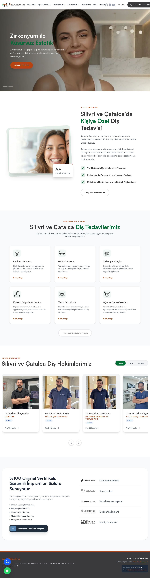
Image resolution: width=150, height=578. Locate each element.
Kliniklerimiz (72, 5)
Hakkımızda (86, 5)
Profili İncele (10, 428)
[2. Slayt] (10, 86)
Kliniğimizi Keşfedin (93, 192)
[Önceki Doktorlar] (71, 442)
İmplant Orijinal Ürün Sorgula (31, 528)
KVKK (95, 5)
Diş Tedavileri (43, 5)
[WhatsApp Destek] (7, 570)
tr (121, 5)
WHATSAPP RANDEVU (24, 70)
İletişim (102, 5)
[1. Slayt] (5, 86)
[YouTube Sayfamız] (113, 4)
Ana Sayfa (31, 5)
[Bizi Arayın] (7, 561)
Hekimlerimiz (58, 5)
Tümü (120, 363)
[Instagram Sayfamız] (106, 5)
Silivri (130, 363)
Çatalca (141, 363)
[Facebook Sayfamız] (110, 5)
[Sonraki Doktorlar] (79, 442)
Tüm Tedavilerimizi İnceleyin (75, 333)
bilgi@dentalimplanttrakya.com (137, 570)
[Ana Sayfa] (13, 4)
